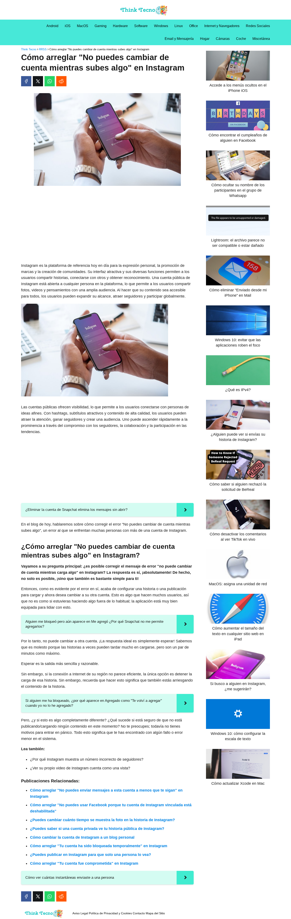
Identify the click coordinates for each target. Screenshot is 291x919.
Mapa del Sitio (155, 913)
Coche (241, 38)
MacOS (82, 26)
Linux (178, 26)
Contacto (139, 913)
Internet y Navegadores (221, 26)
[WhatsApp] (50, 81)
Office (193, 26)
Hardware (120, 26)
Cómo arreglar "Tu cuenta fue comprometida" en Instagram (84, 863)
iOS (68, 26)
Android (52, 26)
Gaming (101, 26)
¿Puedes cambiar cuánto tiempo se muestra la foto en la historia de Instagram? (102, 820)
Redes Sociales (258, 26)
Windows (161, 26)
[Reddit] (61, 81)
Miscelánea (261, 38)
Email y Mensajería (179, 38)
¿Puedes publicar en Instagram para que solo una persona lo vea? (90, 855)
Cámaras (223, 38)
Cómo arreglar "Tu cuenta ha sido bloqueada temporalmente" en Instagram (98, 846)
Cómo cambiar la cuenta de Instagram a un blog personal (82, 837)
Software (141, 26)
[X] (38, 81)
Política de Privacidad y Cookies (110, 913)
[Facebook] (26, 81)
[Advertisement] (107, 221)
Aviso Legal (80, 913)
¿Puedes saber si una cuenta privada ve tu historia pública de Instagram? (97, 829)
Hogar (204, 38)
